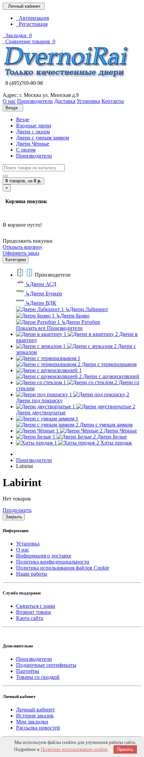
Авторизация (32, 18)
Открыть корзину (23, 247)
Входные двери (33, 125)
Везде (22, 119)
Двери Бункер (43, 293)
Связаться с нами (35, 606)
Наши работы (31, 574)
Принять (125, 749)
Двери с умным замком (42, 137)
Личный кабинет (35, 709)
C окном (25, 150)
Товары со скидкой (38, 677)
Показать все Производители (49, 328)
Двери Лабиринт (86, 309)
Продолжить (17, 510)
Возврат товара (33, 612)
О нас (22, 549)
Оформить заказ (21, 253)
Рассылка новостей (38, 728)
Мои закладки (32, 721)
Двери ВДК (40, 303)
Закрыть (13, 516)
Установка (28, 543)
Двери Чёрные (32, 144)
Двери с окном (33, 131)
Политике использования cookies (74, 749)
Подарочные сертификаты (46, 665)
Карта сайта (29, 618)
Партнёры (27, 671)
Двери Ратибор (80, 322)
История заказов (35, 715)
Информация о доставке (43, 556)
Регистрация (32, 24)
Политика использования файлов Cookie (62, 568)
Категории (15, 259)
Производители (34, 156)
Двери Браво (72, 315)
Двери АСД (40, 284)
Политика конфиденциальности (52, 562)
